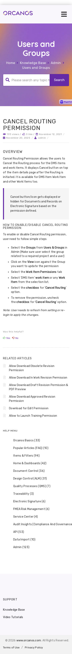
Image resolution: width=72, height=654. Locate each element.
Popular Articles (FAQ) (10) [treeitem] (30, 448)
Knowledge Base (33, 63)
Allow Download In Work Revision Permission (38, 377)
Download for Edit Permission (28, 408)
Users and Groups (36, 68)
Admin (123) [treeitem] (21, 547)
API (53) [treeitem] (18, 532)
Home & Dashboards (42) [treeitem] (30, 463)
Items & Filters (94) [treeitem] (26, 455)
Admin (56, 63)
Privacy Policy (34, 647)
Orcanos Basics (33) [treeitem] (26, 440)
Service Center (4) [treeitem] (25, 516)
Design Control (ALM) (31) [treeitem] (30, 478)
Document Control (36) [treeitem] (29, 471)
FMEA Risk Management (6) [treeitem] (31, 509)
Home (10, 63)
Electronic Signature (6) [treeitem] (29, 501)
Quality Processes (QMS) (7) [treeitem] (31, 486)
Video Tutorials (13, 617)
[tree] (36, 494)
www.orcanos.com (28, 640)
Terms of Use (11, 647)
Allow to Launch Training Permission (33, 415)
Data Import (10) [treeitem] (24, 539)
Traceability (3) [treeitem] (23, 494)
